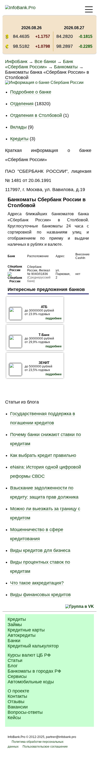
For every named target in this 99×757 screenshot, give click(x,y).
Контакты (17, 696)
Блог (13, 665)
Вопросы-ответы (25, 712)
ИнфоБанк (16, 61)
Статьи (15, 660)
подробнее (53, 318)
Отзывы (16, 701)
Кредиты (19, 138)
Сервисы (17, 676)
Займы (15, 624)
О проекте (18, 690)
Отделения (22, 103)
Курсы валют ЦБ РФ (29, 655)
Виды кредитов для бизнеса (40, 550)
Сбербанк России (15, 268)
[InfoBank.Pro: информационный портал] (20, 7)
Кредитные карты (26, 629)
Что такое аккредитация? (37, 582)
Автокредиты (22, 635)
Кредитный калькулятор (33, 645)
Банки (14, 640)
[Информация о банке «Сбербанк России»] (15, 281)
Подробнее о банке (30, 92)
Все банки (45, 61)
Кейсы (14, 717)
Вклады (18, 127)
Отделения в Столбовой (36, 115)
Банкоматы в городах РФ (34, 671)
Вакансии (18, 706)
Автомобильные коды (31, 681)
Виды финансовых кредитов (40, 594)
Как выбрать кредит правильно (43, 455)
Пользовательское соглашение (45, 746)
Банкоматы (66, 66)
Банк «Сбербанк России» (39, 64)
